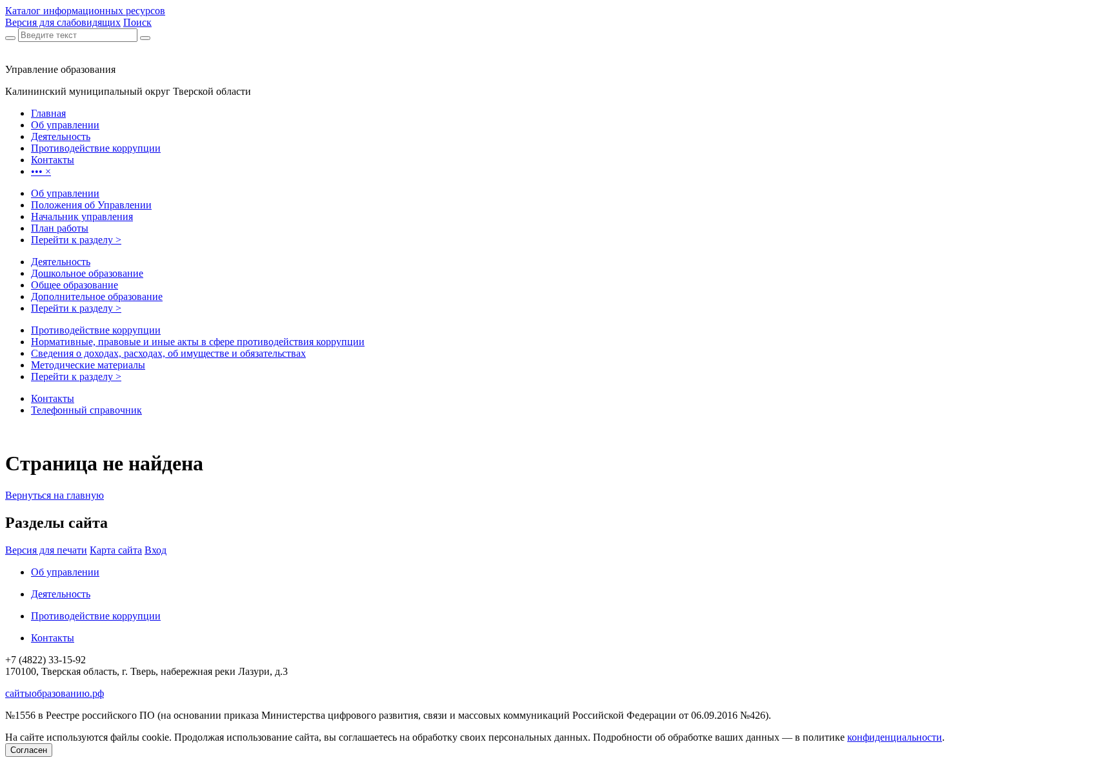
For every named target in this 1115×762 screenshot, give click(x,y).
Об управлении (65, 193)
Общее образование (74, 284)
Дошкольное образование (87, 273)
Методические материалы (88, 364)
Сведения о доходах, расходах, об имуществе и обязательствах (168, 353)
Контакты (52, 398)
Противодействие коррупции (96, 330)
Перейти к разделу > (76, 239)
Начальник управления (82, 216)
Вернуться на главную (54, 495)
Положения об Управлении (91, 204)
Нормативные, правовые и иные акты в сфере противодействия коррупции (198, 341)
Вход (155, 550)
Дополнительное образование (97, 296)
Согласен (28, 750)
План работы (59, 228)
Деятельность (60, 261)
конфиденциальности (894, 737)
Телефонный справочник (86, 410)
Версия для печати (46, 550)
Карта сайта (116, 550)
